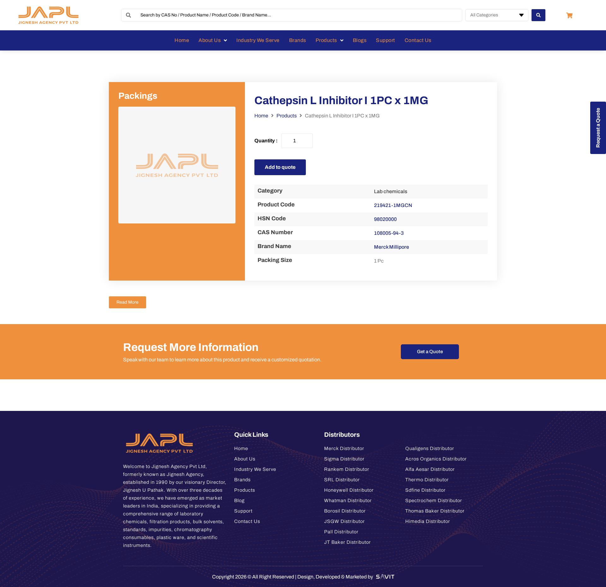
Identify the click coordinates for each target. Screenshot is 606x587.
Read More (127, 302)
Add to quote (280, 167)
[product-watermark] (176, 165)
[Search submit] (538, 15)
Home (261, 115)
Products (286, 115)
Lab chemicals (390, 191)
